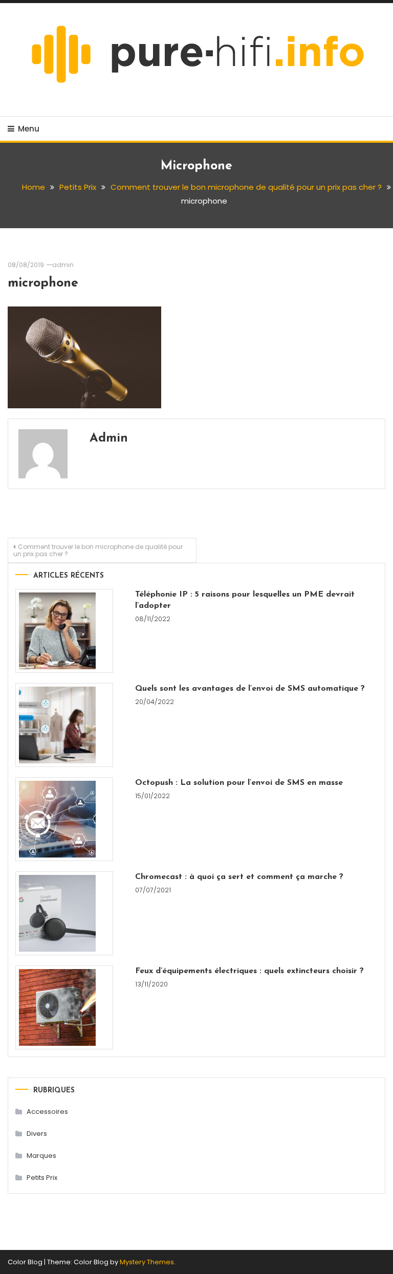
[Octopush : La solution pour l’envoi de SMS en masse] (64, 819)
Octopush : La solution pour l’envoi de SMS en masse (239, 783)
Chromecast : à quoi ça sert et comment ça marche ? (239, 877)
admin (63, 264)
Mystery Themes (147, 1262)
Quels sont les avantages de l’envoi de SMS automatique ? (250, 689)
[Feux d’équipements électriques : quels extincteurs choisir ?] (64, 1007)
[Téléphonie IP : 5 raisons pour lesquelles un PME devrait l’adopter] (64, 631)
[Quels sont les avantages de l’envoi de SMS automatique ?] (64, 725)
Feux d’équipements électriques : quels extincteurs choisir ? (249, 971)
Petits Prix (42, 1177)
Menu (28, 128)
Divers (37, 1133)
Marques (41, 1155)
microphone (43, 283)
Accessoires (47, 1111)
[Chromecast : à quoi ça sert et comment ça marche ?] (64, 913)
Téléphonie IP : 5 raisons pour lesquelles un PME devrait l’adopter (245, 600)
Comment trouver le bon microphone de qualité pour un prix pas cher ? (98, 550)
